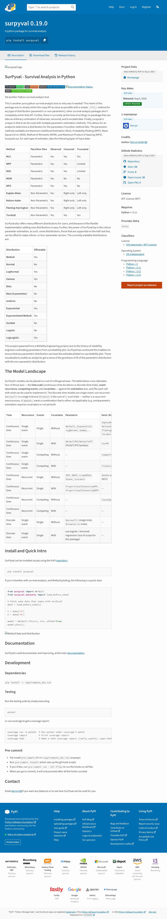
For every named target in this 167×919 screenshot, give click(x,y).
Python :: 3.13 (133, 275)
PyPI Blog (86, 819)
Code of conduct (147, 828)
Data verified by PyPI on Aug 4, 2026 (139, 71)
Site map (152, 912)
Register (146, 7)
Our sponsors (88, 840)
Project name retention (60, 834)
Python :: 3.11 (133, 267)
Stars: (132, 167)
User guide (59, 828)
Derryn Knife (137, 142)
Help (111, 7)
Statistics (86, 831)
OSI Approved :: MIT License (141, 244)
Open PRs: (134, 182)
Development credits (120, 844)
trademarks (71, 912)
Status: (20, 834)
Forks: (131, 172)
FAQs (56, 840)
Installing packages (63, 819)
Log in (133, 7)
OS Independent (135, 254)
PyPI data (128, 93)
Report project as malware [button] (141, 285)
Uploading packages (64, 823)
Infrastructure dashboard (89, 825)
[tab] (16, 55)
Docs (122, 7)
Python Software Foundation (19, 822)
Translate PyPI (117, 835)
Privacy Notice (146, 832)
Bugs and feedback (119, 823)
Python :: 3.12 (133, 271)
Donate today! (12, 842)
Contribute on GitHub (117, 829)
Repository (133, 161)
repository (62, 560)
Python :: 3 (132, 264)
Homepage (133, 77)
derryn (15, 791)
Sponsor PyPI (117, 839)
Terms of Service (147, 819)
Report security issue (149, 823)
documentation (75, 653)
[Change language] (157, 7)
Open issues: (136, 177)
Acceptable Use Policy (146, 838)
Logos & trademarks (92, 835)
